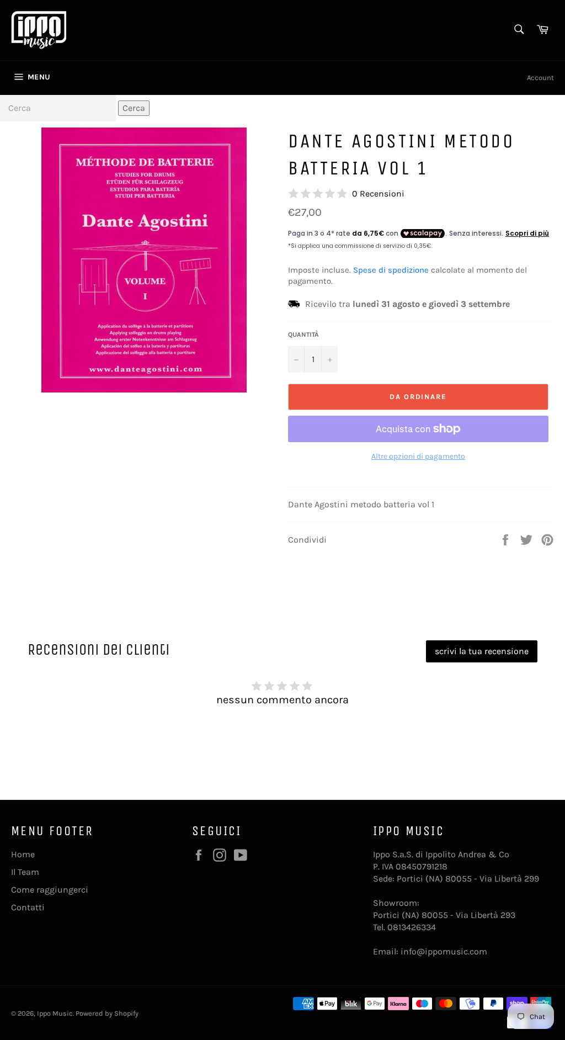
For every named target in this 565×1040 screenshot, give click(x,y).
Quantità (303, 334)
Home (23, 854)
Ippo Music (55, 1013)
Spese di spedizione (391, 270)
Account (540, 77)
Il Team (25, 872)
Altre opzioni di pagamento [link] (418, 456)
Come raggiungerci (49, 889)
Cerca (133, 108)
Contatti (28, 907)
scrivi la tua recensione (482, 651)
